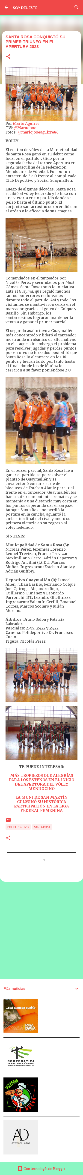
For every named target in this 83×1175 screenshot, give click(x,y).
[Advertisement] (41, 930)
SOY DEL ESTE (25, 7)
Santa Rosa (42, 827)
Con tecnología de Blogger (44, 1168)
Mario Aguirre (26, 123)
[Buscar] (76, 7)
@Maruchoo (25, 127)
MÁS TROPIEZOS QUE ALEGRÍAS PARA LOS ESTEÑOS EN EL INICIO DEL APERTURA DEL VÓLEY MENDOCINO (41, 782)
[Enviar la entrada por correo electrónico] (8, 821)
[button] (8, 57)
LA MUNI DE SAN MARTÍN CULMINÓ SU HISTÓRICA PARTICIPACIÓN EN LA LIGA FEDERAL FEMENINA (41, 804)
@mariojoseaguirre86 (38, 132)
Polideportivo (18, 827)
